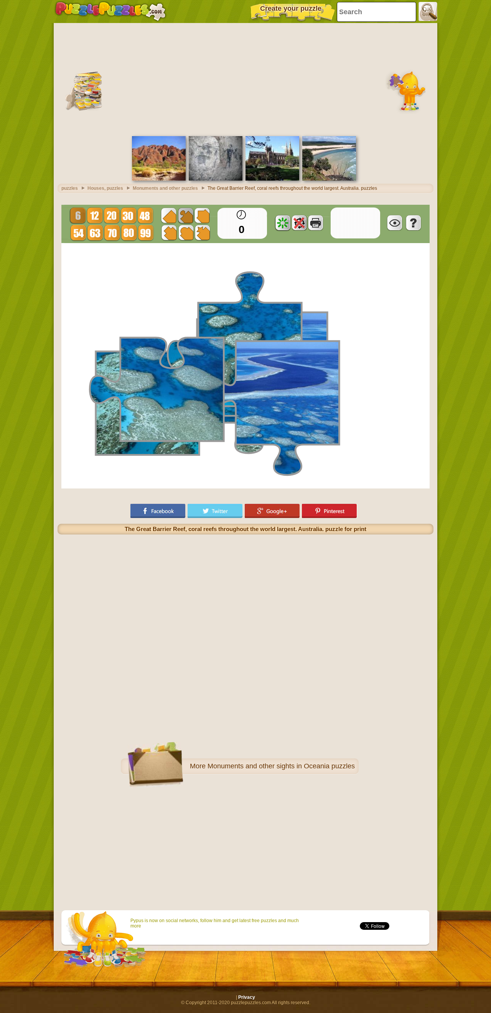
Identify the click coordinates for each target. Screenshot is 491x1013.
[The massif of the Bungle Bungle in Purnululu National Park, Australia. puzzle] (159, 179)
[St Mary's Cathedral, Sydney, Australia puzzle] (272, 179)
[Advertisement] (245, 78)
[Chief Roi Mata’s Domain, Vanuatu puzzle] (215, 179)
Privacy (246, 997)
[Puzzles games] (110, 11)
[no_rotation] (299, 222)
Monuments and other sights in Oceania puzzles (281, 766)
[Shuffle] (282, 222)
